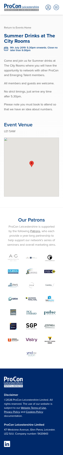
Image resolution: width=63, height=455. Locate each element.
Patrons (35, 231)
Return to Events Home (17, 27)
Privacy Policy (12, 412)
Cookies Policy (34, 412)
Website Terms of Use (33, 408)
